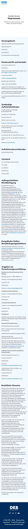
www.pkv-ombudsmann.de (14, 378)
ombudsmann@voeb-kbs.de (17, 232)
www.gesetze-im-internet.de (16, 346)
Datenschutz (20, 520)
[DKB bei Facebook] (15, 513)
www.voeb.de (13, 192)
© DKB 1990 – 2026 (9, 520)
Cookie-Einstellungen (18, 522)
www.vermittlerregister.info (14, 288)
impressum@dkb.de (11, 78)
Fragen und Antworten (10, 72)
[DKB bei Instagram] (13, 513)
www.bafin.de (11, 142)
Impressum (6, 522)
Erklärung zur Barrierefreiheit (14, 524)
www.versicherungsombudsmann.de (11, 365)
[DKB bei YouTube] (10, 513)
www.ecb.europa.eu (12, 123)
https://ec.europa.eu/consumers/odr (11, 248)
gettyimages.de (21, 454)
